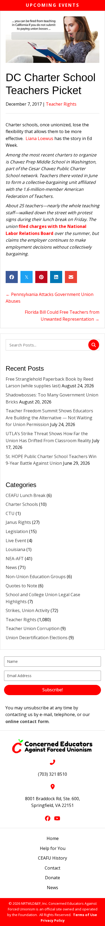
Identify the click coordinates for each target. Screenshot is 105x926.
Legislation (17, 531)
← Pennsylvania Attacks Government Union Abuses (49, 297)
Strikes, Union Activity (28, 610)
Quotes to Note (21, 586)
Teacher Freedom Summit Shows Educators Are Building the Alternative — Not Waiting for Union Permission (49, 417)
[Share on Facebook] (12, 277)
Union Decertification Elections (37, 638)
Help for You (52, 848)
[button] (52, 690)
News (11, 567)
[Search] (93, 344)
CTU (10, 513)
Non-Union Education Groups (36, 577)
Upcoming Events (52, 5)
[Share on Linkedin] (56, 277)
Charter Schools (22, 504)
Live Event (16, 541)
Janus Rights (18, 522)
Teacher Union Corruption (33, 628)
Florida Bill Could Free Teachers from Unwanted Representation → (62, 315)
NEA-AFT (15, 559)
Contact (52, 868)
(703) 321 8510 (52, 774)
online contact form (27, 721)
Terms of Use (85, 914)
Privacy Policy (53, 920)
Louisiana (15, 549)
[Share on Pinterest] (41, 277)
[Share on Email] (71, 277)
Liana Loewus (39, 138)
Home (53, 838)
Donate (52, 878)
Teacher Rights (61, 104)
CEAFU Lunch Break (26, 495)
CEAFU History (52, 858)
